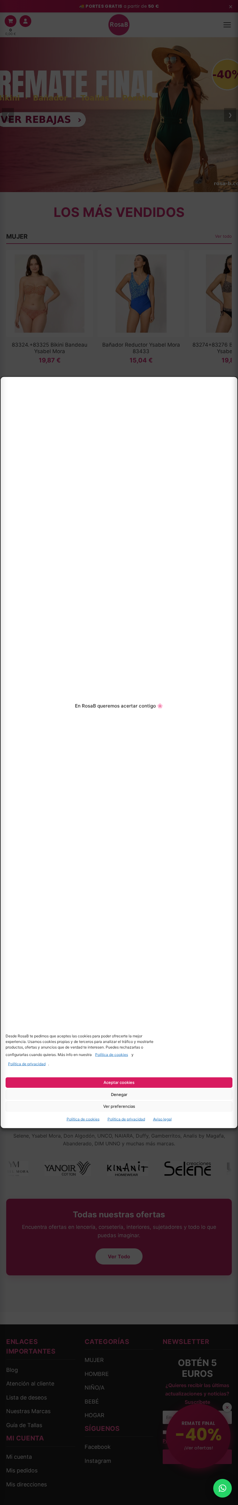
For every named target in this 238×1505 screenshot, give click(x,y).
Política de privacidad (27, 1064)
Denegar (119, 1094)
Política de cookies (111, 1054)
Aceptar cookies (119, 1082)
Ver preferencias (119, 1106)
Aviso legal (162, 1119)
